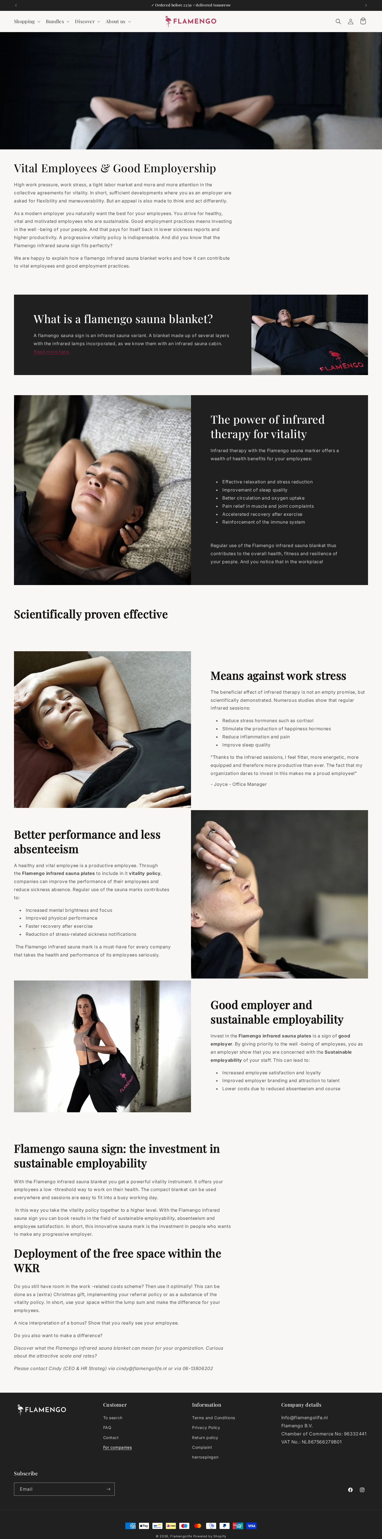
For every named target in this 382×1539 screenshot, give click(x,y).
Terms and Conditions (213, 1417)
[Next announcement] (366, 5)
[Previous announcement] (16, 5)
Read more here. (52, 351)
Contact (111, 1437)
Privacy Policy (206, 1427)
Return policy (205, 1437)
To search (112, 1417)
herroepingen (205, 1457)
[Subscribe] (108, 1489)
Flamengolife (181, 1536)
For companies (117, 1447)
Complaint (202, 1447)
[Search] (338, 21)
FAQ (107, 1427)
